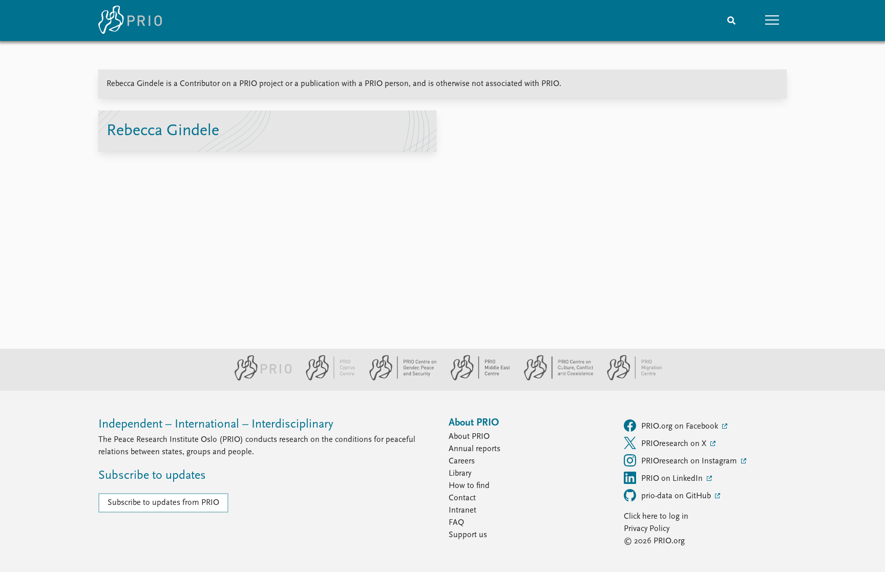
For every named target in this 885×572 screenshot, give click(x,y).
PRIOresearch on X (674, 444)
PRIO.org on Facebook (680, 426)
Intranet (462, 510)
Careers (462, 461)
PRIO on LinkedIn (673, 479)
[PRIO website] (258, 378)
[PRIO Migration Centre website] (629, 378)
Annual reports (474, 449)
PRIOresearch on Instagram (690, 461)
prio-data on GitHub (677, 496)
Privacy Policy (646, 529)
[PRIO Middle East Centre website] (476, 378)
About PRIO (469, 437)
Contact (462, 498)
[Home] (130, 20)
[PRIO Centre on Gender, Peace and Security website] (398, 378)
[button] (772, 20)
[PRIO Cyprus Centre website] (326, 378)
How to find (469, 486)
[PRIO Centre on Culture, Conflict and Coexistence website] (554, 378)
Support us (468, 535)
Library (460, 474)
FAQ (456, 523)
